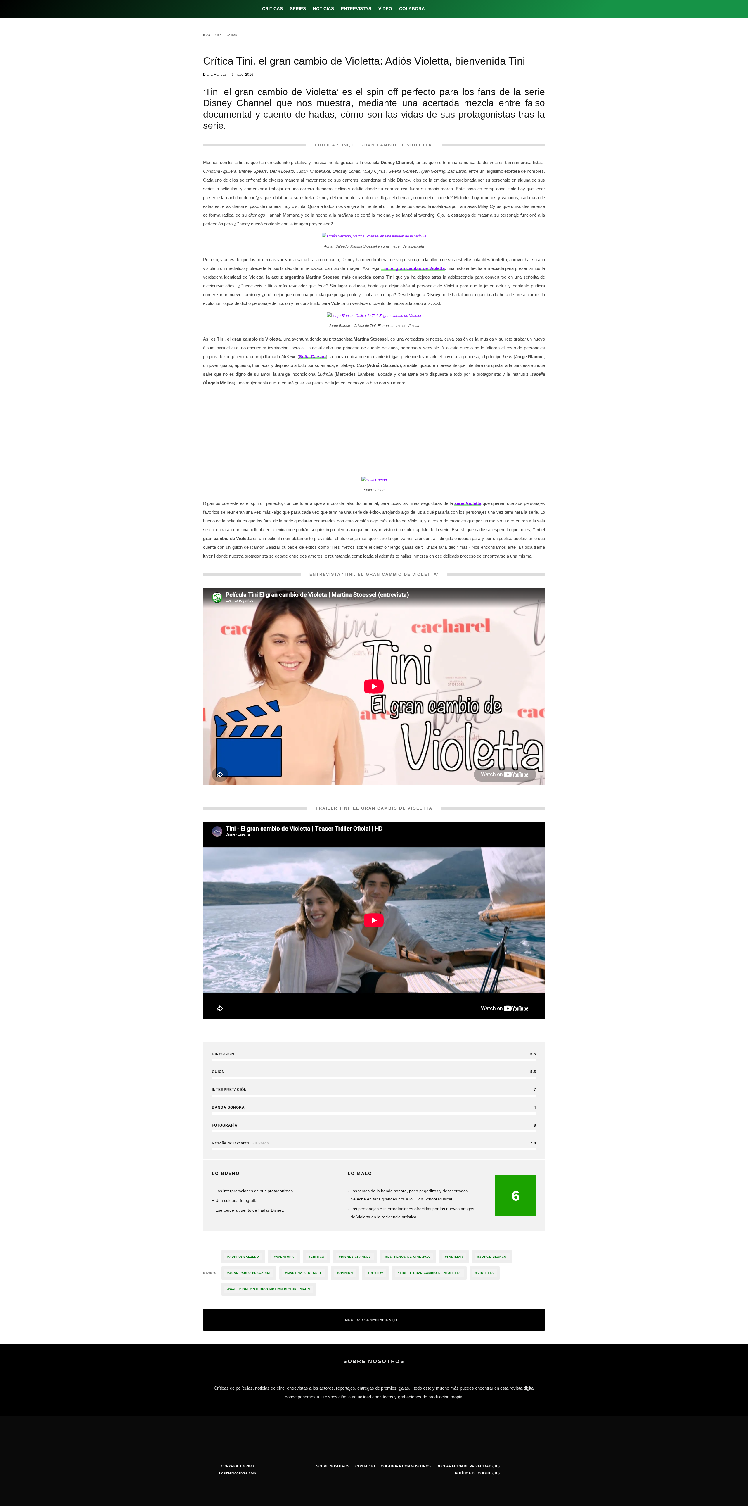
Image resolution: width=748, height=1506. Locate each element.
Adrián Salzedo (244, 1256)
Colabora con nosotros (406, 1466)
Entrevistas (356, 8)
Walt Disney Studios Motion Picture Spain (269, 1289)
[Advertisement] (374, 433)
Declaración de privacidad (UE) (468, 1466)
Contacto (365, 1466)
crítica (317, 1256)
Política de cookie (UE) (477, 1473)
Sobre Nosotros (332, 1466)
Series (298, 8)
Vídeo (385, 8)
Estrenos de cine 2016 (408, 1256)
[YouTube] (462, 9)
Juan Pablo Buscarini (250, 1272)
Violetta (485, 1272)
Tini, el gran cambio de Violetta (413, 268)
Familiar (455, 1256)
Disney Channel (356, 1256)
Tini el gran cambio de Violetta (430, 1272)
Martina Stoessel (304, 1272)
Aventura (285, 1256)
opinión (345, 1272)
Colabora (412, 8)
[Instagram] (452, 9)
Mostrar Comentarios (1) (371, 1320)
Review (376, 1272)
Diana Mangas (214, 75)
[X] (443, 9)
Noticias (323, 8)
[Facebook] (433, 9)
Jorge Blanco (493, 1256)
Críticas (272, 8)
